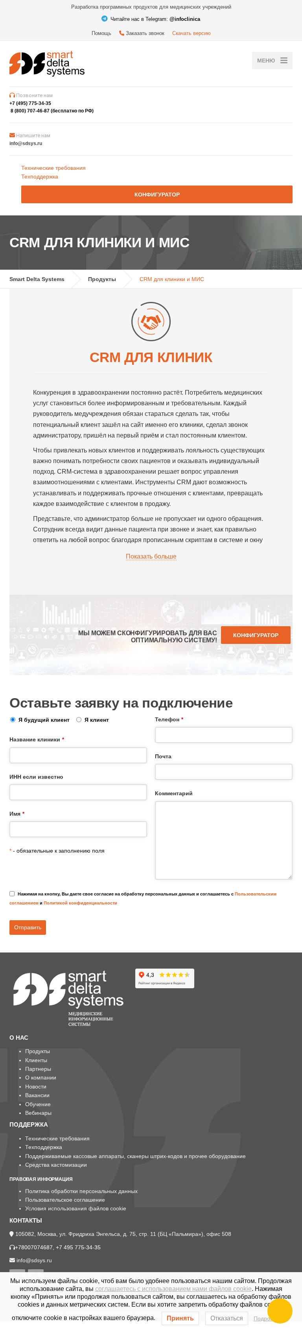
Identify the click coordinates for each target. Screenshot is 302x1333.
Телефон (169, 719)
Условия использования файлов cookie (75, 1208)
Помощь (101, 33)
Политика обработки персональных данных (81, 1191)
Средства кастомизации (56, 1165)
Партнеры (38, 1069)
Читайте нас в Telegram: (154, 19)
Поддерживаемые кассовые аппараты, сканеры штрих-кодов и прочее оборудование (135, 1156)
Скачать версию (191, 33)
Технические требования (53, 168)
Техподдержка (39, 176)
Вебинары (38, 1113)
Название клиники (36, 739)
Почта (163, 756)
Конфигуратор (157, 194)
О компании (40, 1077)
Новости (35, 1086)
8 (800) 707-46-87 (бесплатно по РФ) (52, 111)
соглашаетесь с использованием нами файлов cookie (173, 1288)
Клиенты (36, 1060)
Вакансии (37, 1095)
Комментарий (174, 793)
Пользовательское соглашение (65, 1200)
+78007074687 (34, 1247)
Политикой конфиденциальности (80, 903)
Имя (16, 814)
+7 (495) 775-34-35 (30, 103)
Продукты (37, 1051)
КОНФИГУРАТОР (255, 635)
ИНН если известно (36, 777)
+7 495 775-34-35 (78, 1247)
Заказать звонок (144, 33)
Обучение (38, 1104)
